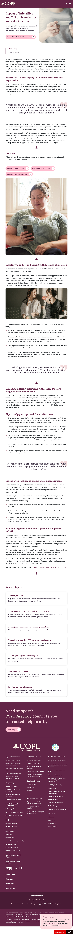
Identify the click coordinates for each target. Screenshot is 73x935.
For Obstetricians (53, 799)
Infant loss (30, 794)
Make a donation (10, 838)
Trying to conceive (13, 757)
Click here (51, 924)
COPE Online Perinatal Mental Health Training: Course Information (57, 780)
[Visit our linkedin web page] (43, 900)
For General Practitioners (55, 796)
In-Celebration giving (12, 847)
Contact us (10, 888)
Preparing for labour (11, 823)
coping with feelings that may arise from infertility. (49, 567)
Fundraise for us (11, 844)
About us (51, 814)
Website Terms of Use (17, 904)
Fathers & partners (11, 809)
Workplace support (34, 798)
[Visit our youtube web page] (36, 900)
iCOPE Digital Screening (55, 785)
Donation (9, 834)
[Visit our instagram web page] (40, 900)
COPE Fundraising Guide (13, 850)
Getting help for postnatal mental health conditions (34, 775)
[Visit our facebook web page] (29, 900)
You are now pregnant (12, 786)
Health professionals (56, 757)
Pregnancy (10, 783)
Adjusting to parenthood (34, 760)
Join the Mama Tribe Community (15, 815)
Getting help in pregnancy (13, 799)
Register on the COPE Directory (57, 809)
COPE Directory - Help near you (14, 869)
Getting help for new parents (35, 771)
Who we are (51, 817)
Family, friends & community (12, 805)
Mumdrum (9, 879)
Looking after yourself (33, 763)
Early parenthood (34, 757)
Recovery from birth (11, 826)
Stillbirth (29, 791)
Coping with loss (33, 781)
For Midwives (52, 788)
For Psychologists (53, 806)
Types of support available (13, 773)
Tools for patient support (55, 775)
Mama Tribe (10, 874)
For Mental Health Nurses (55, 802)
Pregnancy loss (31, 784)
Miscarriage (30, 787)
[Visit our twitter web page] (33, 900)
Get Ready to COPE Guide (13, 856)
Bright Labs (58, 904)
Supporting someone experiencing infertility (12, 777)
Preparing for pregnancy (13, 760)
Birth (7, 820)
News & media (52, 826)
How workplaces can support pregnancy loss (35, 812)
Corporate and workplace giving (15, 841)
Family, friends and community (14, 812)
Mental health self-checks (13, 862)
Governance (52, 823)
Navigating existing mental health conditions (13, 764)
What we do (51, 820)
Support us (10, 831)
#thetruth (10, 883)
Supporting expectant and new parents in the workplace (36, 802)
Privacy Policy (31, 904)
